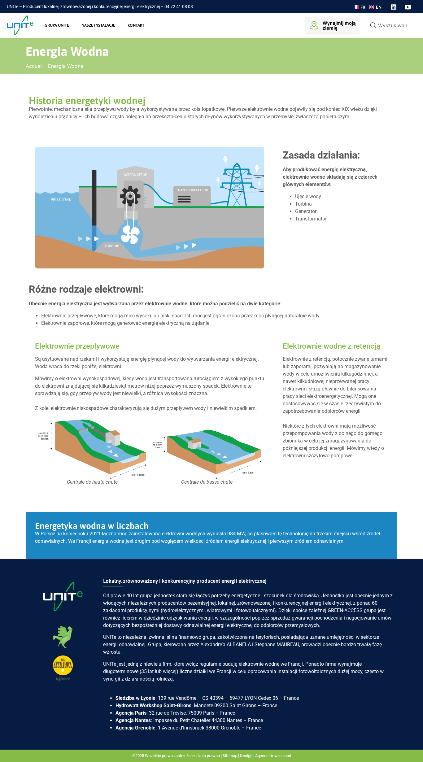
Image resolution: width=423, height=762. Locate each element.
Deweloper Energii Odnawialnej (335, 494)
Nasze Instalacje (98, 25)
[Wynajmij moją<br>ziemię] (314, 25)
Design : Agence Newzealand (265, 755)
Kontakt (136, 25)
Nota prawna (209, 755)
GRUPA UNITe (57, 25)
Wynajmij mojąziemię (339, 25)
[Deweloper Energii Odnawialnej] (335, 474)
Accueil (34, 66)
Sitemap (230, 755)
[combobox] (390, 25)
